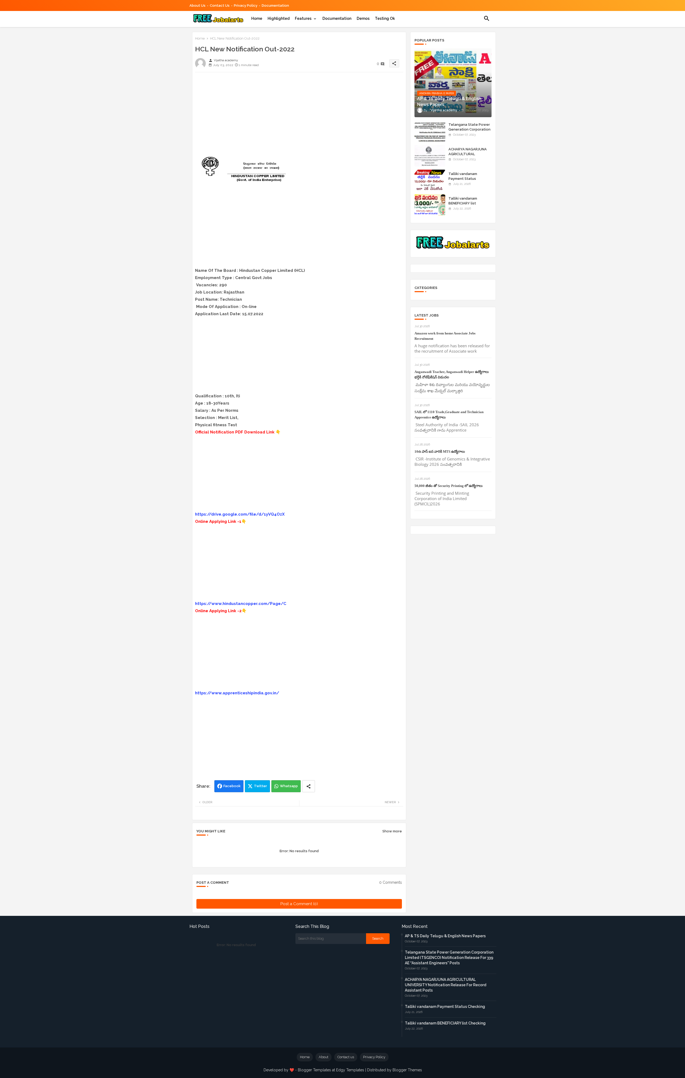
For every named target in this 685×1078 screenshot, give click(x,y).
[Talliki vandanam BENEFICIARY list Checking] (429, 205)
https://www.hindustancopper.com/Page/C (240, 603)
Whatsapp (289, 786)
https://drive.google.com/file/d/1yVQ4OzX (240, 514)
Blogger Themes (407, 1070)
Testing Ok (385, 18)
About (323, 1057)
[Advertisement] (299, 113)
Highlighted (279, 18)
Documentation (275, 5)
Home (256, 18)
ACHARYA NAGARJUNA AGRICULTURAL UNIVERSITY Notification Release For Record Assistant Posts (445, 984)
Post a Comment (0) (299, 903)
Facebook (232, 786)
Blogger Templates (314, 1070)
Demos (363, 18)
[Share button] (308, 786)
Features (303, 18)
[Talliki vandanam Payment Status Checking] (429, 180)
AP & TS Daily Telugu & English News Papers (445, 936)
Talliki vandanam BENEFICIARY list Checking (462, 203)
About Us (197, 5)
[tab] (257, 18)
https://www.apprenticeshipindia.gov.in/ (237, 693)
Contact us (220, 5)
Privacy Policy (245, 5)
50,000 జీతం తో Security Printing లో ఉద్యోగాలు (448, 486)
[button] (486, 18)
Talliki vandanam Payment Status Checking (462, 178)
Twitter (260, 786)
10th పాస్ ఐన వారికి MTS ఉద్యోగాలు (439, 452)
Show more (392, 831)
